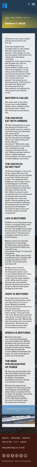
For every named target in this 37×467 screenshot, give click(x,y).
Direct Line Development (23, 461)
